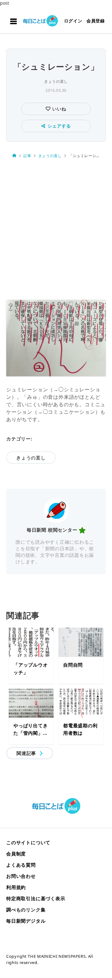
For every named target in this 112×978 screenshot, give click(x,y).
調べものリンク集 (25, 909)
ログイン (73, 21)
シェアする (59, 126)
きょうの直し (56, 81)
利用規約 (16, 887)
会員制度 (16, 853)
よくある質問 (21, 865)
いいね (58, 109)
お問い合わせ (21, 876)
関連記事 (26, 753)
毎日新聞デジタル (25, 921)
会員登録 (95, 21)
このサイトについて (28, 842)
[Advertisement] (56, 230)
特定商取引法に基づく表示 (35, 898)
